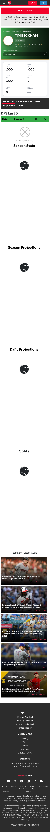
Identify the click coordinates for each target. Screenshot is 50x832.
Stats (37, 101)
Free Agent (6, 31)
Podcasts (25, 749)
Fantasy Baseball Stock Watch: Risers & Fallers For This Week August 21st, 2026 (21, 606)
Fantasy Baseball (25, 721)
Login (43, 3)
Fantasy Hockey (25, 728)
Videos (25, 746)
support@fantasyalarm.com (25, 766)
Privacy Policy (33, 787)
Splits (20, 106)
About (4, 786)
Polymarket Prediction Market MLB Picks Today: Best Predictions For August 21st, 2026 (22, 633)
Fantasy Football (25, 717)
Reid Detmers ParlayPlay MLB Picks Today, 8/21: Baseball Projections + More (23, 690)
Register (5, 791)
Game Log (8, 101)
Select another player (10, 50)
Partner (14, 786)
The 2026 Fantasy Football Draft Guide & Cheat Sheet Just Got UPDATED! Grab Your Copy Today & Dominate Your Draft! (25, 19)
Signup (32, 3)
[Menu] (4, 2)
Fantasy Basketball (25, 724)
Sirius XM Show (25, 753)
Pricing (25, 738)
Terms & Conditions (23, 787)
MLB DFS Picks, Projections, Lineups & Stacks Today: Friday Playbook (24, 663)
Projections (9, 106)
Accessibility (43, 786)
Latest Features (24, 101)
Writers (25, 742)
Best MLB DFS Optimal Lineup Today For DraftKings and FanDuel (21, 577)
